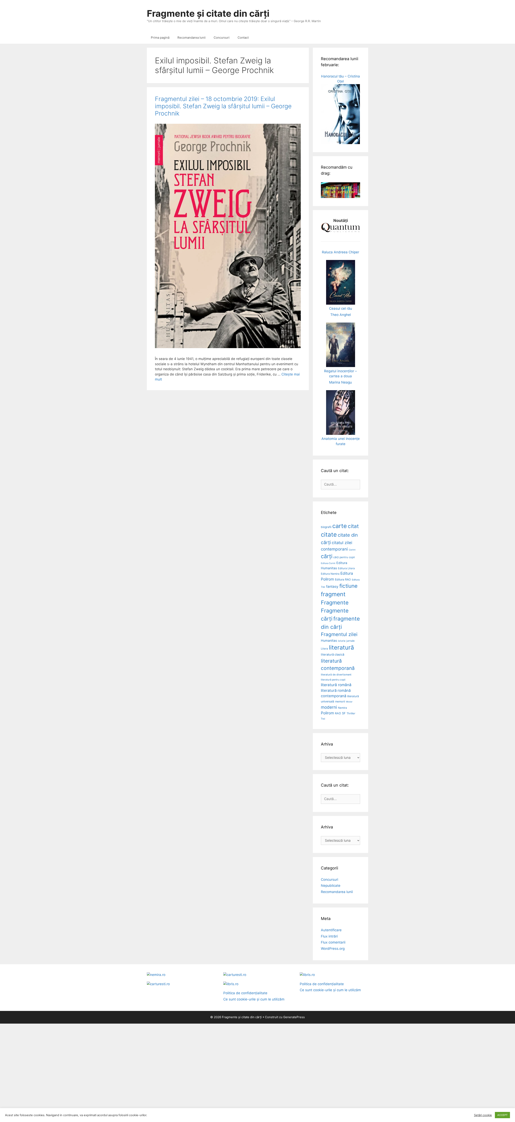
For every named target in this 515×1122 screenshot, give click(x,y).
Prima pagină (160, 37)
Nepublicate (330, 886)
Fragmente (335, 602)
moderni (329, 707)
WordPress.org (333, 949)
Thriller (351, 713)
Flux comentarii (333, 942)
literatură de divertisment (336, 674)
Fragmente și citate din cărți (208, 13)
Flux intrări (329, 936)
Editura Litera (346, 568)
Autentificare (331, 930)
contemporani (334, 549)
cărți (326, 556)
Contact (243, 37)
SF (344, 713)
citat (353, 526)
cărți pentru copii (344, 557)
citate (329, 534)
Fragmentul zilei (339, 634)
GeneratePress (294, 1017)
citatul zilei (342, 542)
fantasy (332, 586)
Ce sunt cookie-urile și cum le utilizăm (253, 999)
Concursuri (222, 37)
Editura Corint (328, 563)
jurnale (350, 640)
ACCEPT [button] (502, 1115)
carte (339, 525)
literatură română (336, 685)
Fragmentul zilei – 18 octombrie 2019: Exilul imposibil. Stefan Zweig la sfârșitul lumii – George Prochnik (223, 106)
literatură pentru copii (333, 679)
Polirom (327, 713)
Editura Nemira (330, 573)
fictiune (348, 586)
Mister (349, 701)
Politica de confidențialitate (245, 993)
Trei (323, 718)
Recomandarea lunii (191, 37)
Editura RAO (343, 579)
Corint (352, 549)
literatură (341, 647)
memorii (340, 701)
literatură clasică (332, 654)
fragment (333, 594)
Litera (324, 648)
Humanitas (329, 640)
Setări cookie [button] (483, 1115)
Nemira (342, 707)
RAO (338, 713)
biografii (326, 527)
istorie (341, 640)
